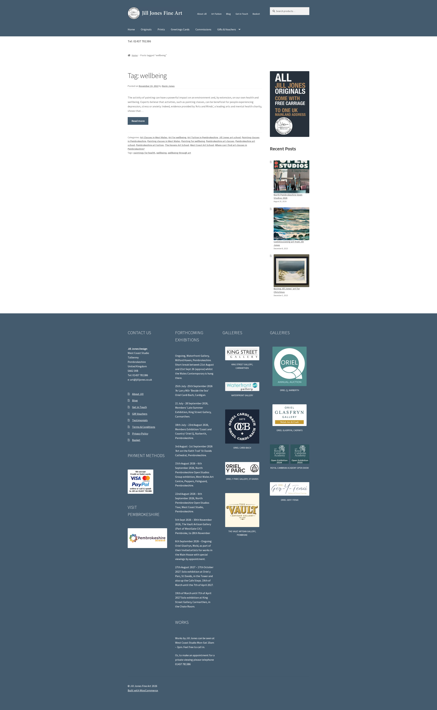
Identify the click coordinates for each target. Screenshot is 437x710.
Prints (161, 29)
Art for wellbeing (177, 137)
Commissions (203, 29)
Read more (138, 121)
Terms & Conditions (143, 427)
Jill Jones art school (230, 137)
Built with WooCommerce (143, 690)
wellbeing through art (179, 152)
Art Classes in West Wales (153, 137)
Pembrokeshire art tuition (150, 145)
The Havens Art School (177, 145)
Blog (228, 13)
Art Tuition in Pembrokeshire (202, 137)
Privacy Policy (140, 433)
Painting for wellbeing (193, 141)
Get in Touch (242, 13)
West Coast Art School (202, 145)
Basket (256, 13)
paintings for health (144, 152)
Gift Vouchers (139, 413)
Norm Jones (168, 86)
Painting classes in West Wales (163, 141)
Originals (146, 29)
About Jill (202, 13)
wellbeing (161, 152)
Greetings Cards (180, 29)
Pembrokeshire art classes (220, 141)
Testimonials (140, 420)
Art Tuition (216, 13)
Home (131, 29)
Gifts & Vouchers (226, 29)
